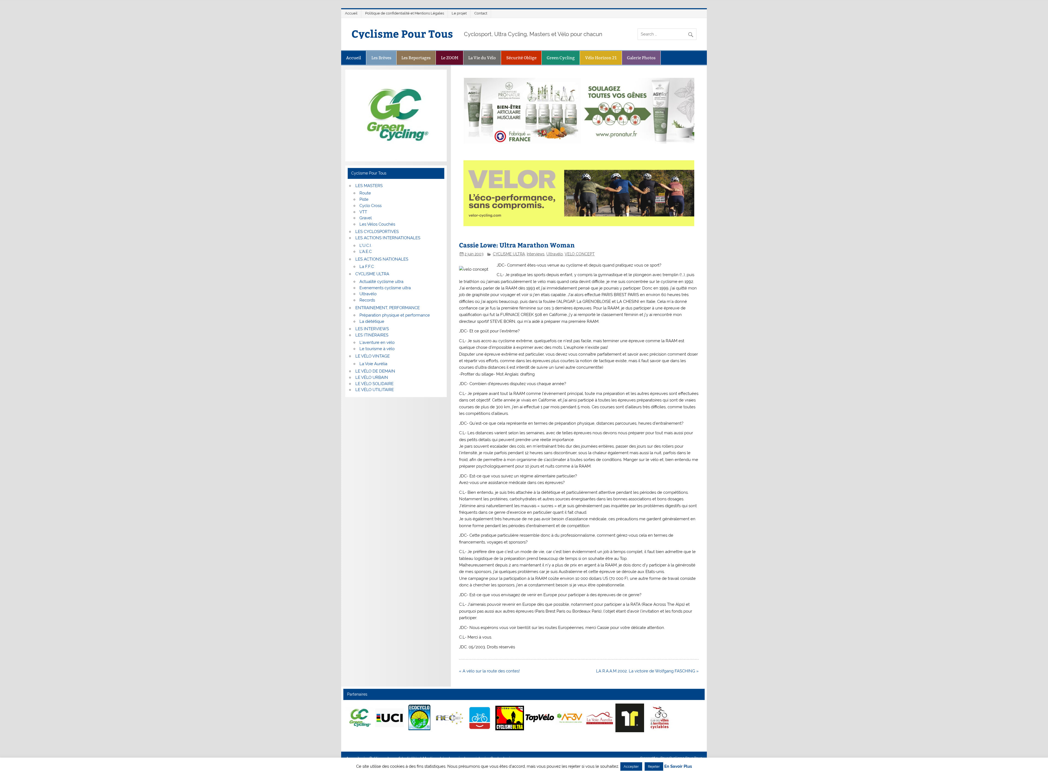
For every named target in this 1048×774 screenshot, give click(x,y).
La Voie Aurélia (373, 363)
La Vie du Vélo (482, 57)
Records (367, 300)
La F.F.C (366, 266)
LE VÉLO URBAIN (371, 377)
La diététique (371, 321)
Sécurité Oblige (521, 57)
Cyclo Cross (370, 205)
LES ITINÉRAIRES (371, 335)
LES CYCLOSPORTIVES (377, 231)
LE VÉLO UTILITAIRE (374, 389)
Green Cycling (561, 57)
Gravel (365, 217)
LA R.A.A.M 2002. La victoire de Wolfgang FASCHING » (647, 671)
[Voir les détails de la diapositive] (359, 718)
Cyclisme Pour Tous (402, 33)
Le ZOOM (449, 57)
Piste (363, 199)
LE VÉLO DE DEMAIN (375, 371)
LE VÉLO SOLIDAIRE (374, 383)
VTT (363, 211)
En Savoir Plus (678, 766)
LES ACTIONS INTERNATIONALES (387, 237)
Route (365, 193)
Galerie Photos (641, 57)
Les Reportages (416, 57)
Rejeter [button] (654, 766)
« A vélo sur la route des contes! (489, 671)
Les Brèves (381, 57)
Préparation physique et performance (394, 315)
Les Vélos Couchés (377, 224)
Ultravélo (554, 254)
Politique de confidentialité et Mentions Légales (404, 13)
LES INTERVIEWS (372, 328)
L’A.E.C (365, 251)
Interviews (535, 254)
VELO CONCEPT (580, 254)
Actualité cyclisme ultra (381, 281)
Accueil (351, 13)
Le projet (459, 13)
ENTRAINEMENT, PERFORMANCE (387, 307)
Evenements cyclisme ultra (385, 287)
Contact (480, 13)
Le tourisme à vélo (377, 348)
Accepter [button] (631, 766)
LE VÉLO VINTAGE (372, 356)
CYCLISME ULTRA (509, 254)
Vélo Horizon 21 (601, 57)
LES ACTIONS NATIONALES (381, 259)
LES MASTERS (369, 185)
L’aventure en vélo (377, 342)
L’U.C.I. (365, 245)
